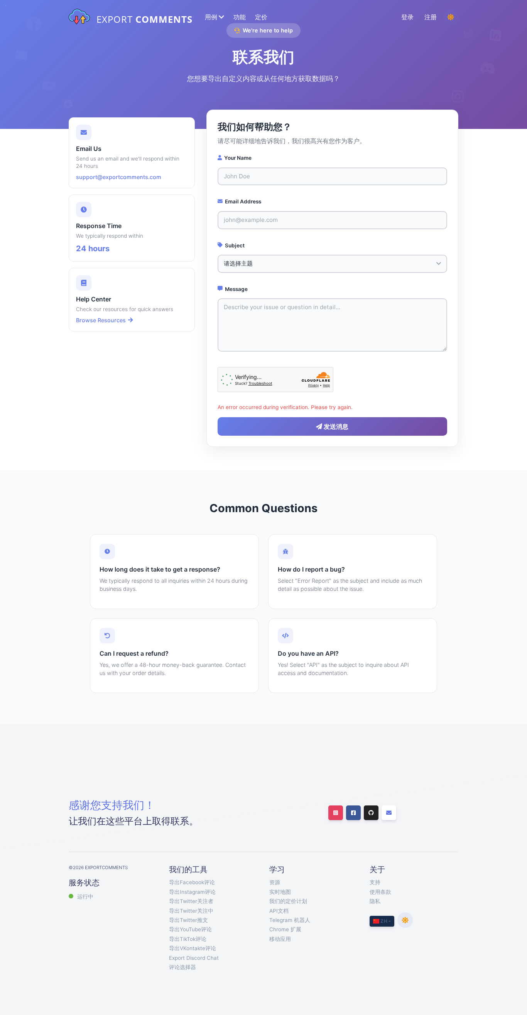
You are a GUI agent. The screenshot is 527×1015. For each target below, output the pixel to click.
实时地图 (280, 892)
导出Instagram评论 (192, 892)
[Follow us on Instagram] (335, 812)
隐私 (375, 901)
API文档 (279, 911)
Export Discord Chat (194, 958)
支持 (375, 882)
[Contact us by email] (389, 812)
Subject (235, 245)
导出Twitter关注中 (191, 911)
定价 (261, 17)
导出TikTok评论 (187, 939)
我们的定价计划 (288, 901)
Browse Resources (101, 320)
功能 (239, 17)
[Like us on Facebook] (353, 812)
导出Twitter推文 (188, 920)
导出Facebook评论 (192, 882)
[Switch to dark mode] (450, 17)
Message (236, 289)
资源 (274, 882)
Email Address (243, 201)
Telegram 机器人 (289, 920)
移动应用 (280, 939)
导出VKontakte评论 (192, 948)
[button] (213, 17)
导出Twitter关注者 (191, 901)
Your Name (238, 158)
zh (383, 921)
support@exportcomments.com (118, 177)
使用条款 (380, 892)
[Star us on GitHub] (371, 812)
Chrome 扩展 (285, 929)
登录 (407, 17)
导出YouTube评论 (190, 929)
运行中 (85, 896)
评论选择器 (182, 967)
